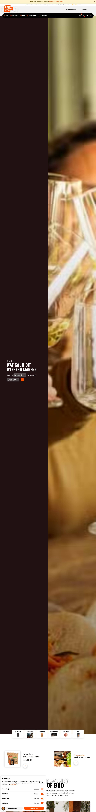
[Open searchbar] (91, 15)
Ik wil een (10, 375)
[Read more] (73, 759)
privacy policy (13, 784)
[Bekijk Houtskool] (42, 734)
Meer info (36, 789)
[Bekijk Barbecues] (18, 734)
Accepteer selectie (12, 808)
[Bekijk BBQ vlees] (66, 734)
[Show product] (22, 759)
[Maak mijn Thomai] (22, 379)
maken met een (31, 375)
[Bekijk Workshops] (30, 734)
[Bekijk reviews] (76, 5)
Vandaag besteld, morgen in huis (63, 4)
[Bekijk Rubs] (78, 734)
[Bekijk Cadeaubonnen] (54, 734)
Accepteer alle (34, 808)
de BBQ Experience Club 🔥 (56, 1)
